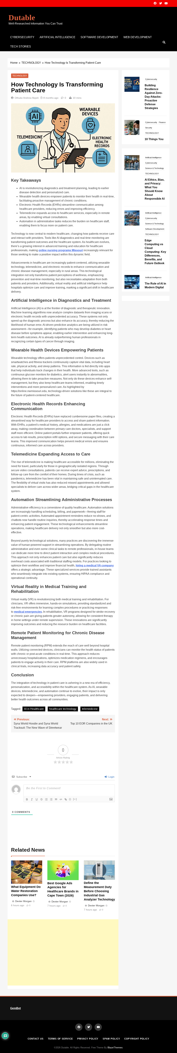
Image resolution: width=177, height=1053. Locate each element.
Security (148, 93)
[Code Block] (60, 799)
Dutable (21, 17)
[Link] (65, 799)
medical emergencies (28, 611)
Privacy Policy (88, 1038)
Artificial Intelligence (153, 157)
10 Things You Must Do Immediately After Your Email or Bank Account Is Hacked (155, 116)
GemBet (15, 1008)
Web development (137, 37)
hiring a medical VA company (95, 565)
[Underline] (36, 799)
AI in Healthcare (34, 708)
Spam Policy (111, 1038)
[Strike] (41, 799)
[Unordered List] (51, 799)
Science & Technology (154, 168)
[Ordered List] (46, 799)
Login (111, 776)
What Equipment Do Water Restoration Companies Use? (26, 891)
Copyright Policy (136, 1038)
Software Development (99, 37)
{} (70, 799)
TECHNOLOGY (19, 76)
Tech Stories (20, 46)
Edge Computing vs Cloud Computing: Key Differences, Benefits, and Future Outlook (155, 252)
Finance (162, 88)
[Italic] (31, 799)
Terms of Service (60, 1038)
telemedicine (90, 708)
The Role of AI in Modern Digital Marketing (155, 287)
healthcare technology (62, 708)
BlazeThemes (115, 1047)
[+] (75, 799)
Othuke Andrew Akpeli (27, 97)
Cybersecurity (22, 37)
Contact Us (36, 1038)
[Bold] (27, 799)
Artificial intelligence (57, 37)
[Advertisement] (63, 952)
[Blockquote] (56, 799)
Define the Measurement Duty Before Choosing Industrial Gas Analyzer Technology (99, 891)
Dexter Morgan (23, 901)
